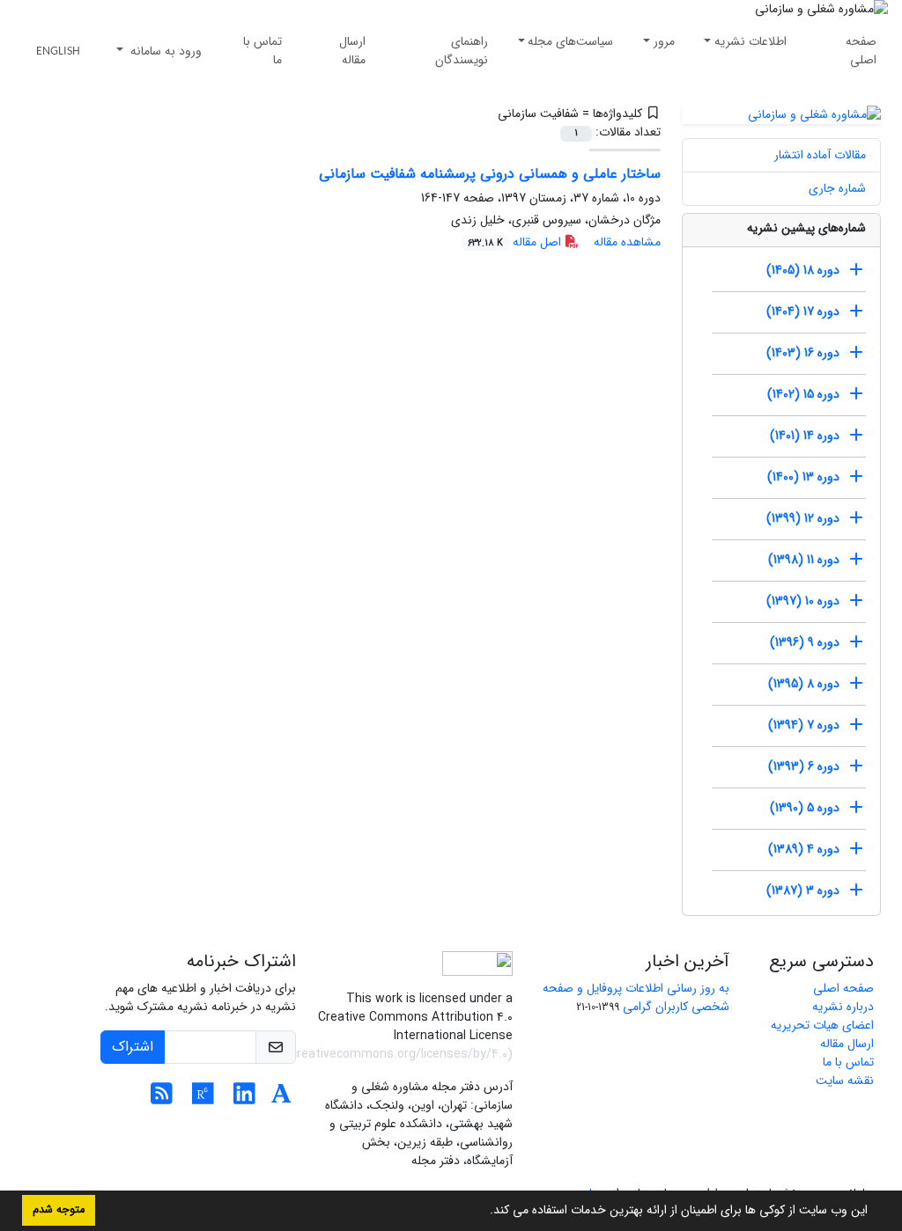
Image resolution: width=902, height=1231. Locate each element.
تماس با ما (262, 51)
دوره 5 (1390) (804, 807)
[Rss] (162, 1099)
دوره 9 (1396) (804, 642)
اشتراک (132, 1047)
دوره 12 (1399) (802, 518)
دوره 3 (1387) (802, 890)
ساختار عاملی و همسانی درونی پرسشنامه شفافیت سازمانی (490, 174)
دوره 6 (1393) (803, 766)
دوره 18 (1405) (802, 270)
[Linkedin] (244, 1099)
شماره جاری (837, 188)
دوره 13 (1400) (803, 477)
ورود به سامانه (164, 51)
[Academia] (281, 1099)
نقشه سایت (845, 1080)
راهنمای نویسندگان (461, 51)
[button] (483, 1211)
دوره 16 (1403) (802, 353)
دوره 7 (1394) (803, 725)
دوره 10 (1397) (802, 601)
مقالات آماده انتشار (820, 155)
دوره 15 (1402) (803, 394)
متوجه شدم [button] (59, 1210)
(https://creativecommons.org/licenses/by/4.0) (376, 1054)
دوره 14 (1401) (804, 435)
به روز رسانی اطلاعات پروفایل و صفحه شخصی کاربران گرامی (636, 997)
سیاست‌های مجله (570, 41)
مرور (664, 41)
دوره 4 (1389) (803, 849)
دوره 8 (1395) (803, 683)
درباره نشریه (843, 1006)
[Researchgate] (203, 1099)
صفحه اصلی (861, 51)
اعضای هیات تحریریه (822, 1025)
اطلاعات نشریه (750, 41)
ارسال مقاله (352, 51)
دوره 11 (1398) (803, 559)
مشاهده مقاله (627, 242)
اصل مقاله (516, 242)
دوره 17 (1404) (802, 311)
